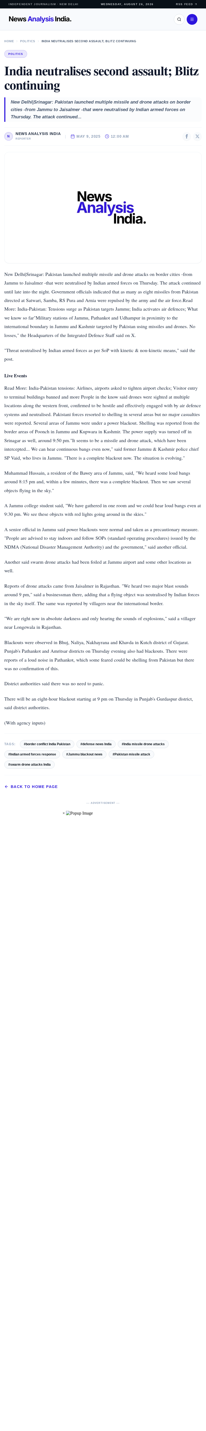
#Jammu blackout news (84, 754)
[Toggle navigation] (192, 19)
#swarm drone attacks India (29, 764)
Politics (27, 41)
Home (9, 41)
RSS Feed (184, 4)
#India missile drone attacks (143, 744)
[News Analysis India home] (40, 19)
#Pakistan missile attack (131, 754)
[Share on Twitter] (197, 136)
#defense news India (96, 744)
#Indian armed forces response (32, 754)
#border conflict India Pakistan (47, 744)
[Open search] (179, 19)
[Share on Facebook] (186, 136)
